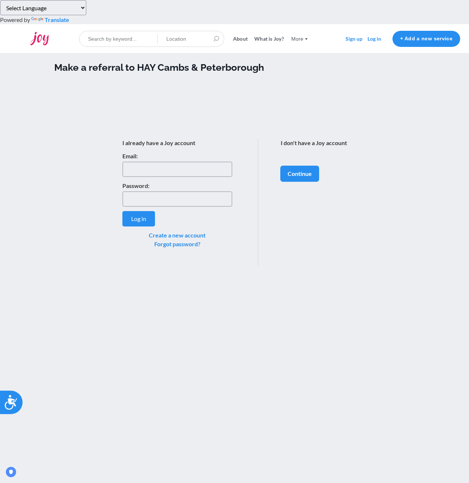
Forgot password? (177, 243)
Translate (57, 19)
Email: (130, 155)
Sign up (354, 39)
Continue (300, 173)
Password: (135, 185)
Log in (374, 39)
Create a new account (177, 235)
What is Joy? (269, 39)
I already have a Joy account (158, 142)
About (240, 39)
